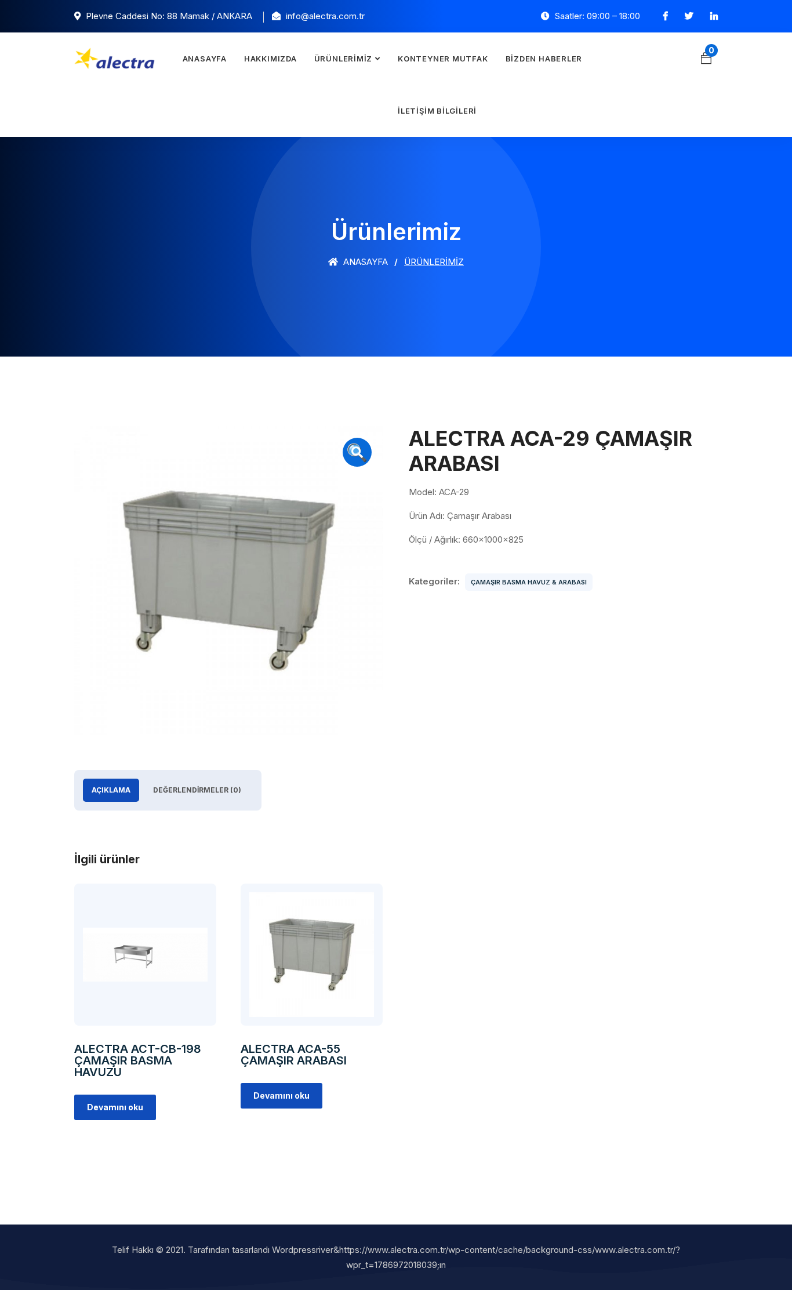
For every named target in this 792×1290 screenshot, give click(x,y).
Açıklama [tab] (111, 790)
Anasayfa (205, 58)
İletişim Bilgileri (437, 110)
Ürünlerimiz (343, 58)
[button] (357, 452)
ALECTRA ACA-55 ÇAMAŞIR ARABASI (294, 1054)
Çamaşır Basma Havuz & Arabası (529, 582)
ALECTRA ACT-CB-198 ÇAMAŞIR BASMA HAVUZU (137, 1060)
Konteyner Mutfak (443, 58)
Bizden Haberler (544, 58)
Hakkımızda (270, 58)
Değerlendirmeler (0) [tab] (197, 790)
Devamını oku (115, 1107)
